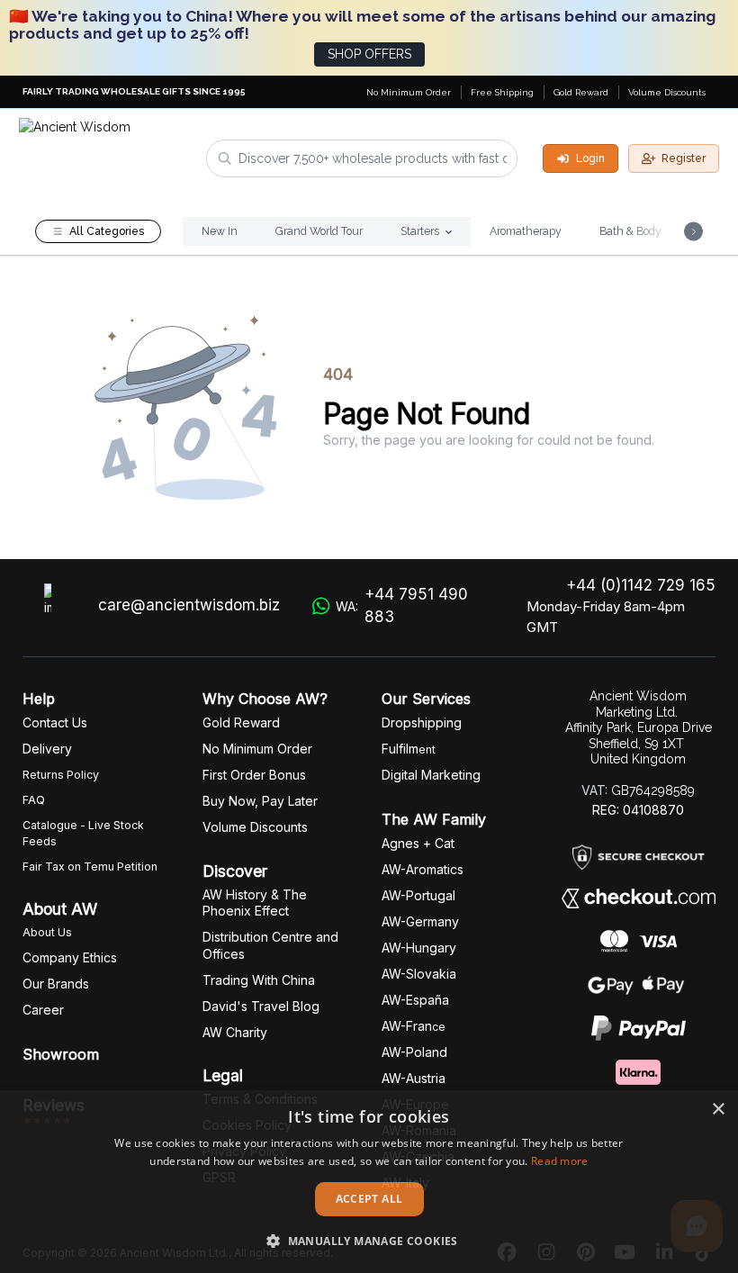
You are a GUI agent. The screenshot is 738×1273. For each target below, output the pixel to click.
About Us (47, 932)
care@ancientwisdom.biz (189, 605)
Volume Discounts (667, 92)
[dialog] (369, 1181)
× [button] (717, 1109)
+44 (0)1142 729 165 (641, 585)
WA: (402, 606)
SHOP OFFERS (369, 54)
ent (409, 749)
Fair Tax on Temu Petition (90, 866)
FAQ (33, 800)
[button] (369, 1240)
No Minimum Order (408, 92)
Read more (560, 1161)
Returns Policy (60, 774)
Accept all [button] (369, 1198)
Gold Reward (581, 92)
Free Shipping (502, 92)
